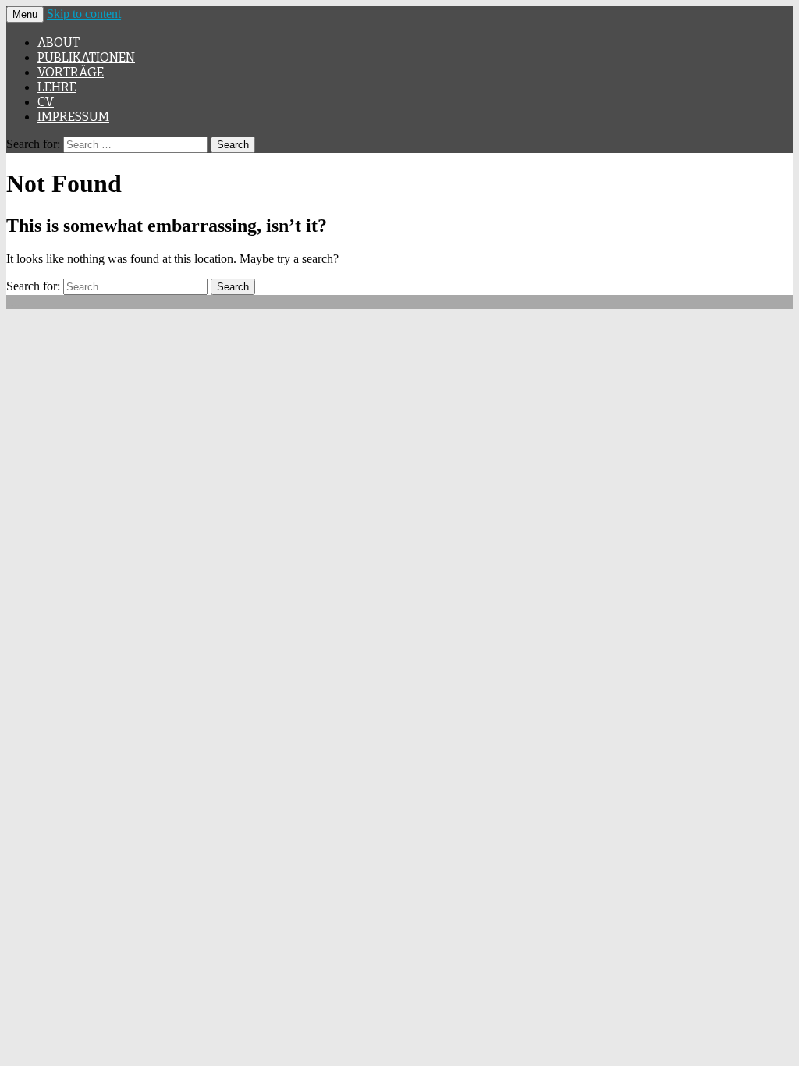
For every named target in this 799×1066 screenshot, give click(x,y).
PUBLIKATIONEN (86, 57)
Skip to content (84, 13)
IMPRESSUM (73, 116)
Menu (24, 14)
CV (45, 101)
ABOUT (58, 42)
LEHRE (56, 87)
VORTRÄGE (70, 72)
